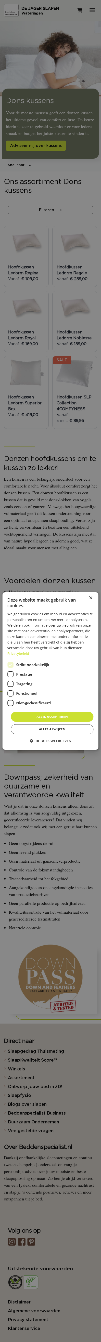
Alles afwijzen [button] (52, 729)
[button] (50, 741)
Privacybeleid (18, 653)
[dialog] (50, 671)
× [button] (90, 598)
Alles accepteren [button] (52, 716)
